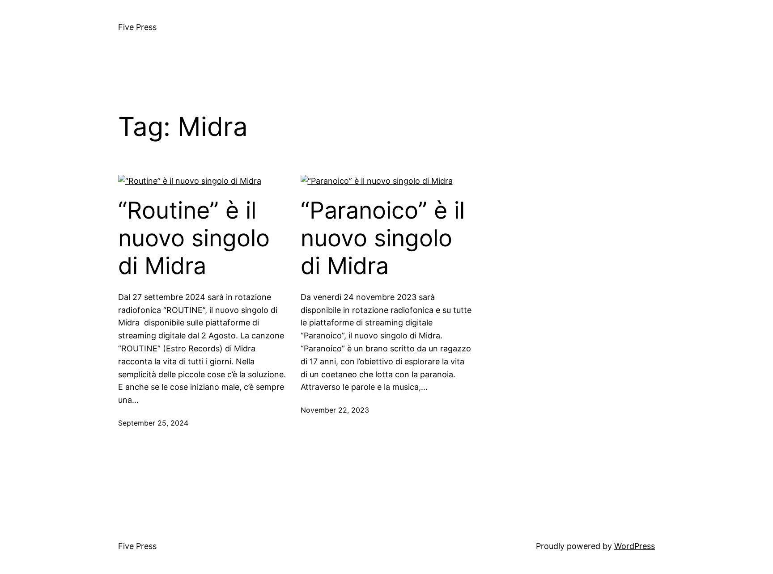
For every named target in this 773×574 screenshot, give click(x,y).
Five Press (137, 27)
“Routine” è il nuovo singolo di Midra (194, 238)
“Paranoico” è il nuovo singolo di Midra (383, 238)
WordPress (634, 546)
